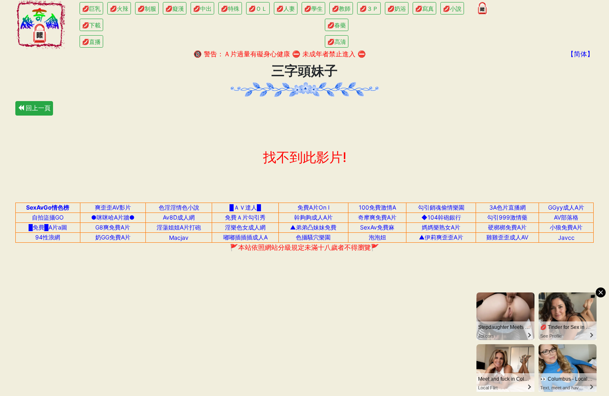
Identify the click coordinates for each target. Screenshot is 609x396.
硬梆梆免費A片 (507, 227)
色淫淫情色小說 (179, 207)
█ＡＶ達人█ (245, 207)
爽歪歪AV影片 (113, 207)
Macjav (178, 237)
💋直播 (91, 41)
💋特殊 (230, 8)
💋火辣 (119, 8)
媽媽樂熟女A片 (441, 227)
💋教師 (341, 8)
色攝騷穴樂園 (313, 237)
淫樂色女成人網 (245, 227)
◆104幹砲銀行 (441, 217)
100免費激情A (377, 207)
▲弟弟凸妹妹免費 (313, 227)
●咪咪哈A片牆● (113, 217)
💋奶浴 (396, 8)
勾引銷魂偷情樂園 (441, 207)
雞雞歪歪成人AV (507, 237)
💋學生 (313, 8)
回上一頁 (37, 108)
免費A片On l (313, 207)
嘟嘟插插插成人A (245, 237)
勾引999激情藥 (507, 217)
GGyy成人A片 (566, 207)
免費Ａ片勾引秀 (245, 217)
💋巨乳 (91, 8)
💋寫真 (424, 8)
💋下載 (91, 25)
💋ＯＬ (258, 8)
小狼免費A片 (566, 227)
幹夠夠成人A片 (313, 217)
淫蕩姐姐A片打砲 (179, 227)
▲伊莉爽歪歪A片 (441, 237)
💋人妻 (285, 8)
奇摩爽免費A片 (377, 217)
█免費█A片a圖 (48, 227)
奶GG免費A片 (112, 237)
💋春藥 (336, 25)
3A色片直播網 (507, 207)
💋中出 (202, 8)
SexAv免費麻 (377, 227)
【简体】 (580, 54)
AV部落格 (566, 217)
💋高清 (336, 41)
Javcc (566, 237)
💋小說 (452, 8)
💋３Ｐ (369, 8)
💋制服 (147, 8)
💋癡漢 (174, 8)
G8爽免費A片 (112, 227)
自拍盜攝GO (48, 217)
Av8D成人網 (179, 217)
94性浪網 (47, 237)
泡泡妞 (377, 237)
